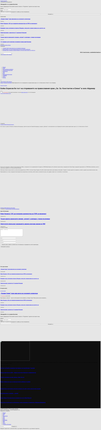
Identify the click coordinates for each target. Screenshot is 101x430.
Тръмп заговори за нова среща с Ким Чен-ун (12, 377)
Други (4, 76)
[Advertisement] (86, 61)
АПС (4, 422)
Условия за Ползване (7, 424)
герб (11, 207)
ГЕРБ (4, 68)
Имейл (2, 8)
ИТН (4, 419)
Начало (4, 67)
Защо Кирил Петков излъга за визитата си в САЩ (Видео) (15, 398)
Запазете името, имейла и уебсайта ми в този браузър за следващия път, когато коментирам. (20, 244)
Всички (4, 77)
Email (1, 10)
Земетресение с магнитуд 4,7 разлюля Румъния (13, 32)
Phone (1, 320)
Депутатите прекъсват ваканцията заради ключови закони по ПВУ (22, 224)
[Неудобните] (6, 54)
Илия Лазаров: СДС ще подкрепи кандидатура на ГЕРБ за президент (18, 23)
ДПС (4, 72)
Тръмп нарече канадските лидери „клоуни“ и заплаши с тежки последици (20, 37)
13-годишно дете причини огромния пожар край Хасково (15, 41)
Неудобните (5, 92)
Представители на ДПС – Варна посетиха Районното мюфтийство (18, 372)
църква (13, 207)
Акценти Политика (3, 85)
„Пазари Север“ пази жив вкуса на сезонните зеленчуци (15, 19)
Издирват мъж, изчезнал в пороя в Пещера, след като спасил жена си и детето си (22, 28)
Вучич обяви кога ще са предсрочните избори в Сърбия (15, 381)
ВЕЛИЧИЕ (5, 420)
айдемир (2, 207)
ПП (3, 414)
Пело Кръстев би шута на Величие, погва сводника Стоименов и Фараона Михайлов (22, 402)
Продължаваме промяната (8, 69)
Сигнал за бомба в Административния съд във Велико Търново (17, 368)
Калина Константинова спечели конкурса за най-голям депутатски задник (20, 388)
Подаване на (14, 426)
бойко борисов (7, 207)
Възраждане (5, 71)
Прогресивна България (7, 74)
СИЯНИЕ (5, 75)
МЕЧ (4, 421)
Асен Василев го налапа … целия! (9, 393)
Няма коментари (24, 92)
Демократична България (8, 70)
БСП (4, 73)
